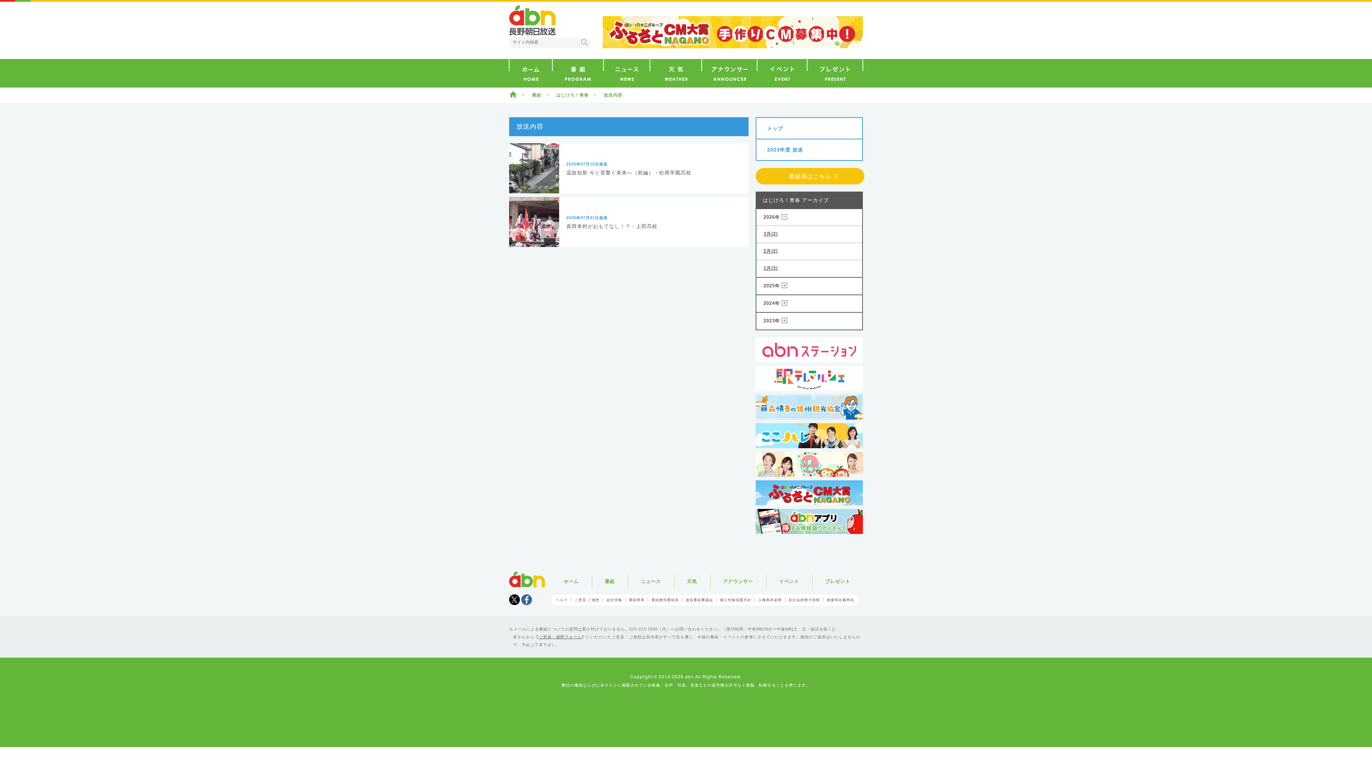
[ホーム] (530, 73)
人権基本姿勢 (770, 600)
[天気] (676, 73)
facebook (526, 599)
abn (527, 579)
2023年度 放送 (785, 150)
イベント (789, 581)
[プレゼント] (835, 73)
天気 (692, 581)
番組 (536, 95)
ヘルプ (562, 600)
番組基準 (637, 600)
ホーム (513, 94)
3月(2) (771, 234)
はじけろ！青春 (572, 95)
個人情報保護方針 (735, 600)
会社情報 (614, 600)
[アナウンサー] (729, 73)
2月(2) (771, 251)
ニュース (651, 581)
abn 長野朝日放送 (532, 20)
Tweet (514, 599)
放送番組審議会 (699, 600)
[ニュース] (626, 73)
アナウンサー (738, 581)
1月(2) (771, 268)
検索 (584, 42)
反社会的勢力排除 (804, 600)
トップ (775, 128)
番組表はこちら (810, 176)
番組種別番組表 (665, 600)
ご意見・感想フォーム (560, 637)
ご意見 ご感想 (587, 600)
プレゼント (837, 581)
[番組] (577, 73)
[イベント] (782, 73)
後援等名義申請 (840, 600)
